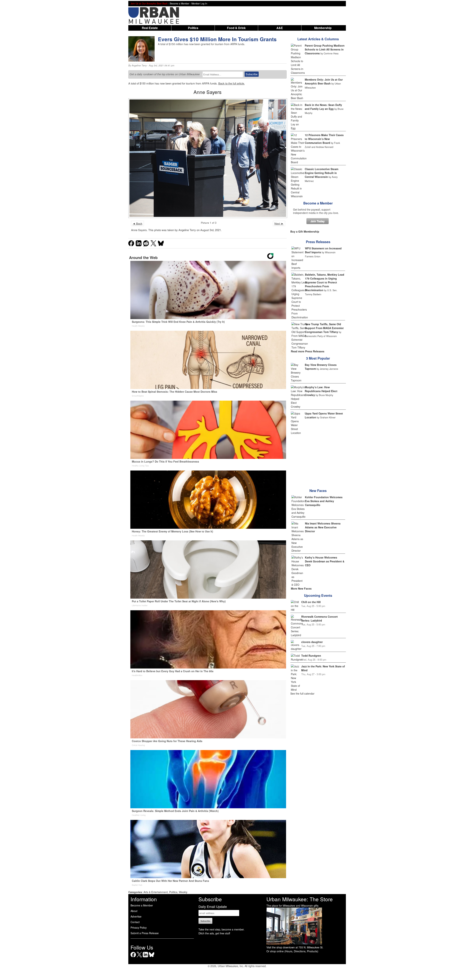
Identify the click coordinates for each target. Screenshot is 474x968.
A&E (279, 28)
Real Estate (150, 28)
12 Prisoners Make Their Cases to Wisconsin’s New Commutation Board (324, 139)
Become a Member (318, 203)
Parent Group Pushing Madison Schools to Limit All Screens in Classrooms (325, 49)
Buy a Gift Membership (304, 231)
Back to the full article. (231, 83)
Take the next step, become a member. (221, 929)
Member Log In (199, 3)
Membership (323, 28)
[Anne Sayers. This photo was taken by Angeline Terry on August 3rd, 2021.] (207, 158)
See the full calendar (302, 693)
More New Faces (301, 588)
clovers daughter (312, 642)
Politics (193, 28)
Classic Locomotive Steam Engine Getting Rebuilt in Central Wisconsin (321, 173)
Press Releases (318, 241)
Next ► (279, 223)
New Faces (318, 490)
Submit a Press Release (145, 933)
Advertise (136, 916)
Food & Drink (236, 28)
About (134, 911)
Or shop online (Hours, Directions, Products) (292, 951)
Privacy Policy (139, 927)
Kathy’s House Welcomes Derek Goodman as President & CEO (324, 561)
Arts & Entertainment (155, 892)
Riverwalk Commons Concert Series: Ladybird (319, 618)
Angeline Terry (139, 65)
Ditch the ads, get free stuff (214, 933)
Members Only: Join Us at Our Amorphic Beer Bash (324, 81)
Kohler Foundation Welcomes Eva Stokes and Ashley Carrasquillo (324, 501)
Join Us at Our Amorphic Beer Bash (149, 3)
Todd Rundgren (311, 655)
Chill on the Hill (311, 602)
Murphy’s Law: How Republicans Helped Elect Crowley (321, 391)
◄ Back (137, 223)
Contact (135, 922)
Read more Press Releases (307, 351)
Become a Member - (180, 3)
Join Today (318, 221)
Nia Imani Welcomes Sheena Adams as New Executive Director (323, 527)
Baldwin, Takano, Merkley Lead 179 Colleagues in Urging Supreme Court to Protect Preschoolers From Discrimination (324, 282)
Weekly (183, 892)
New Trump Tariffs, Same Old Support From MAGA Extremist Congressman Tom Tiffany (324, 328)
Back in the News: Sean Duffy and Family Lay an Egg (323, 107)
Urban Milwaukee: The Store (299, 899)
